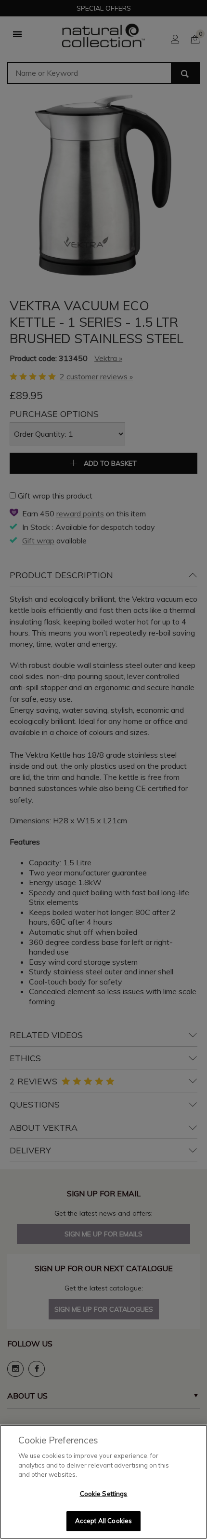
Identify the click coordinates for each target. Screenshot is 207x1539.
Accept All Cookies (103, 1521)
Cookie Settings (104, 1493)
